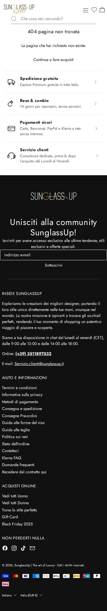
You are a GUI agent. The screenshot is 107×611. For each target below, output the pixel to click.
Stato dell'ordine (15, 444)
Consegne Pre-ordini (19, 416)
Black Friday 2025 (17, 524)
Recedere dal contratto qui (24, 472)
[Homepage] (19, 9)
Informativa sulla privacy (22, 394)
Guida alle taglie (16, 430)
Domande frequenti (18, 465)
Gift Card (10, 517)
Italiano (7, 595)
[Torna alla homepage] (53, 196)
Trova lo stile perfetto (19, 510)
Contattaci (10, 451)
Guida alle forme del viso (23, 422)
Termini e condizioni (19, 388)
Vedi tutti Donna (15, 503)
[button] (93, 10)
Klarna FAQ (11, 458)
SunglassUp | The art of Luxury (34, 565)
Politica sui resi (15, 436)
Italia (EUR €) (29, 595)
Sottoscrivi (53, 265)
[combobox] (58, 19)
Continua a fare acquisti (53, 59)
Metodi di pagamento (20, 402)
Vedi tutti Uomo (15, 496)
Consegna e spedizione (22, 408)
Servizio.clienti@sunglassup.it (39, 363)
